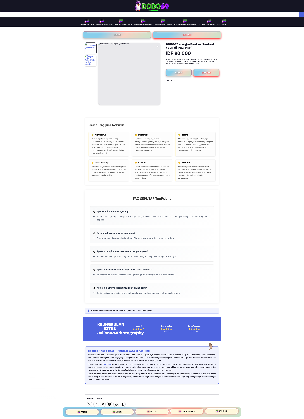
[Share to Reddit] (116, 404)
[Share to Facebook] (96, 404)
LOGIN (117, 34)
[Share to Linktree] (103, 404)
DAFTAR (187, 34)
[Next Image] (158, 74)
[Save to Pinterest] (109, 404)
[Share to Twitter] (89, 404)
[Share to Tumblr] (123, 404)
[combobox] (149, 14)
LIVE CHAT (223, 412)
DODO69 (107, 364)
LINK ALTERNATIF (188, 411)
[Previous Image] (100, 74)
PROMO (84, 411)
